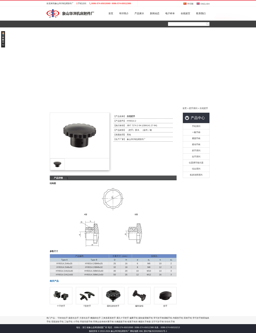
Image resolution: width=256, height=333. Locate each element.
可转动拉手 (62, 318)
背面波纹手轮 (57, 321)
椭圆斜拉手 (95, 318)
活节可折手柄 (157, 321)
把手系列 (193, 108)
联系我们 (201, 13)
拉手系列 (196, 156)
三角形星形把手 (108, 318)
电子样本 (170, 13)
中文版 (188, 3)
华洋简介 (124, 13)
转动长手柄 (169, 321)
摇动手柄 (196, 144)
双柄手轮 (188, 318)
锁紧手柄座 (132, 321)
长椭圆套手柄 (120, 321)
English (203, 3)
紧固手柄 (196, 138)
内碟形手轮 (178, 318)
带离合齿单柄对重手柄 (103, 321)
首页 (110, 13)
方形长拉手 (84, 318)
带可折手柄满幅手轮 (162, 318)
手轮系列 (196, 126)
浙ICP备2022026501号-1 (155, 331)
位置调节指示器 (196, 162)
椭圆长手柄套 (144, 321)
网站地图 (134, 331)
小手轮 (76, 321)
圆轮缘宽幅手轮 (145, 318)
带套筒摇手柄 (86, 321)
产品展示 (139, 13)
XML (141, 331)
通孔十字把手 (122, 318)
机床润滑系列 (196, 175)
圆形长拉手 (73, 318)
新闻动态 (154, 13)
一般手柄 (196, 132)
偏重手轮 (133, 318)
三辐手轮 (68, 321)
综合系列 (196, 169)
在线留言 (185, 13)
